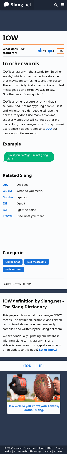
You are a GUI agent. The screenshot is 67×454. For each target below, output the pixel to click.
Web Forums (13, 269)
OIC (5, 185)
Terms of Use (45, 448)
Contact (58, 451)
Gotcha (8, 197)
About (48, 451)
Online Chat (12, 262)
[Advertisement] (33, 20)
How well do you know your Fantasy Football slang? (33, 408)
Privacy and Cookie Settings (28, 451)
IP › (42, 365)
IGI (5, 203)
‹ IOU (26, 365)
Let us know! (48, 350)
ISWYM (8, 216)
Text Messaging (36, 262)
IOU (49, 129)
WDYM (7, 191)
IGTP (6, 210)
